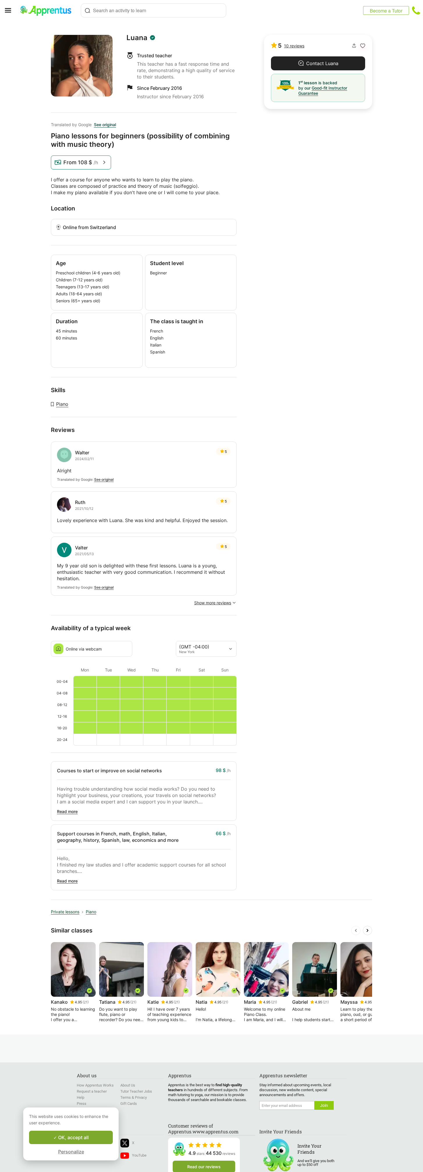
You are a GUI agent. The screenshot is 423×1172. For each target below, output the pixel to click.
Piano (62, 404)
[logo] (48, 10)
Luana (136, 37)
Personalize (71, 1152)
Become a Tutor (386, 10)
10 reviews (294, 45)
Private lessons (65, 911)
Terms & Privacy (133, 1097)
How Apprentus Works (95, 1085)
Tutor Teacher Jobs (136, 1091)
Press (81, 1103)
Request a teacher (92, 1091)
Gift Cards (128, 1103)
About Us (127, 1085)
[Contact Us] (416, 10)
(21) (86, 1002)
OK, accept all (73, 1137)
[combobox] (153, 10)
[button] (362, 46)
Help (80, 1097)
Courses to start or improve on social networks (109, 770)
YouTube (139, 1155)
